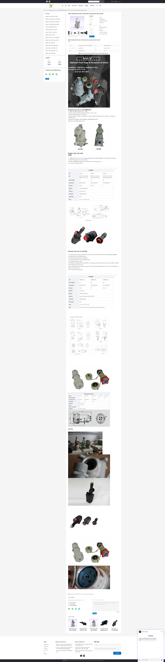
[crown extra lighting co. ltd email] (47, 74)
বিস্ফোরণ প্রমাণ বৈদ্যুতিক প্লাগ (89, 594)
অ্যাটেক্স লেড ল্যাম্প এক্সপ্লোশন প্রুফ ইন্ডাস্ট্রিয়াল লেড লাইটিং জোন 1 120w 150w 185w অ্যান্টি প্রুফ (64, 645)
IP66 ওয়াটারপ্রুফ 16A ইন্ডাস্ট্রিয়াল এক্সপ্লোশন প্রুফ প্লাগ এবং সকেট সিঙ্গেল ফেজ (104, 629)
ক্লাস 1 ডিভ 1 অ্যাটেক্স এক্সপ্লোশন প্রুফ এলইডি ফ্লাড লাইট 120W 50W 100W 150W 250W (64, 648)
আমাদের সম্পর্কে (74, 5)
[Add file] (139, 660)
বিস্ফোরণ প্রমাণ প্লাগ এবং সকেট (53, 10)
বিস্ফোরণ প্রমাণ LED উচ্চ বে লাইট (51, 19)
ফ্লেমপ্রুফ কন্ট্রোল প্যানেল (49, 29)
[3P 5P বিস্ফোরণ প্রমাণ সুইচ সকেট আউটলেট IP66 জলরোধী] (93, 623)
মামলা (100, 5)
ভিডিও (69, 5)
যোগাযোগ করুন (92, 5)
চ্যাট (90, 36)
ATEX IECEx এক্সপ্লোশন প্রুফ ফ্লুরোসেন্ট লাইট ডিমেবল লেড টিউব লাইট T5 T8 (84, 645)
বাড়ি (62, 5)
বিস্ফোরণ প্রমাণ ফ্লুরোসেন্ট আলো (50, 24)
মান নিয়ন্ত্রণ (86, 5)
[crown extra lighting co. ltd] (51, 6)
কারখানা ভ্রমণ (81, 5)
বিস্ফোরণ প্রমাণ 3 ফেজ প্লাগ (81, 594)
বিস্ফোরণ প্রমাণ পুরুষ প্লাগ (73, 594)
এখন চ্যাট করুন (112, 1)
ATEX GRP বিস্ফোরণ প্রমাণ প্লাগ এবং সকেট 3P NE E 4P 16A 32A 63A (83, 629)
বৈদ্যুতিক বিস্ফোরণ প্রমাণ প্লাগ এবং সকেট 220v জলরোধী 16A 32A (73, 629)
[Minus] (162, 631)
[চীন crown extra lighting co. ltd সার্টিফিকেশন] (49, 62)
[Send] (162, 660)
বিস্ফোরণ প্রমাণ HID (49, 42)
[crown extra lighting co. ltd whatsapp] (50, 74)
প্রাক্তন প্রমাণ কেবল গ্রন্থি (50, 48)
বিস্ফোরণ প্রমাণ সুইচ (49, 35)
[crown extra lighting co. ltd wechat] (53, 74)
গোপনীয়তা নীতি (64, 660)
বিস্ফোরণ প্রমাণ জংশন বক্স (49, 32)
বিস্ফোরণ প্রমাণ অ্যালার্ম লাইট (50, 45)
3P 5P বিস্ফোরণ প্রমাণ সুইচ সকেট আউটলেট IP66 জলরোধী (93, 629)
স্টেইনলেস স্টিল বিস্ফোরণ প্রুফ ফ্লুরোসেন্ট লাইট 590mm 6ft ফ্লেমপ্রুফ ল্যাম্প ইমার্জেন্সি (82, 648)
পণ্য (65, 5)
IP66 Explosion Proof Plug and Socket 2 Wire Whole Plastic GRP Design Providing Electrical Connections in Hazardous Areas (114, 629)
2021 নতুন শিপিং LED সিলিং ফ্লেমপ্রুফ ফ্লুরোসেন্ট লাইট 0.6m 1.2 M (83, 651)
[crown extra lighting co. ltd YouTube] (49, 1)
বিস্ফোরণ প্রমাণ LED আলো (50, 16)
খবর (97, 5)
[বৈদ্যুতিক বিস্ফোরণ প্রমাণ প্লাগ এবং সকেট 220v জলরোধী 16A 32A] (72, 623)
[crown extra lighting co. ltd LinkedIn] (47, 1)
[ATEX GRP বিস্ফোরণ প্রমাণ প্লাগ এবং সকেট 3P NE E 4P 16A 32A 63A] (83, 623)
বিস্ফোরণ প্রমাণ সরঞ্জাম (49, 53)
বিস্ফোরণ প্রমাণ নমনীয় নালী (50, 50)
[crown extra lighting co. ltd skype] (57, 74)
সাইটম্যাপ (45, 653)
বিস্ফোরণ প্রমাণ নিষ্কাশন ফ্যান (50, 40)
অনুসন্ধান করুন (102, 1)
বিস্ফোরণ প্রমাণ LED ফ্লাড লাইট (51, 21)
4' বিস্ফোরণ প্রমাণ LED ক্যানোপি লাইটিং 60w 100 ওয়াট (64, 651)
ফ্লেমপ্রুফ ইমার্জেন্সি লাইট (49, 27)
